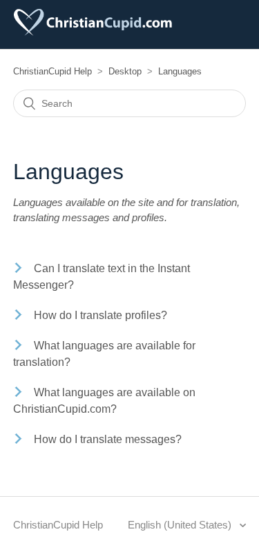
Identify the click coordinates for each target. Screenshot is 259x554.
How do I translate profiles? (100, 315)
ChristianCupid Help (52, 71)
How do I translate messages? (108, 439)
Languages (180, 71)
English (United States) (181, 525)
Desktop (125, 71)
